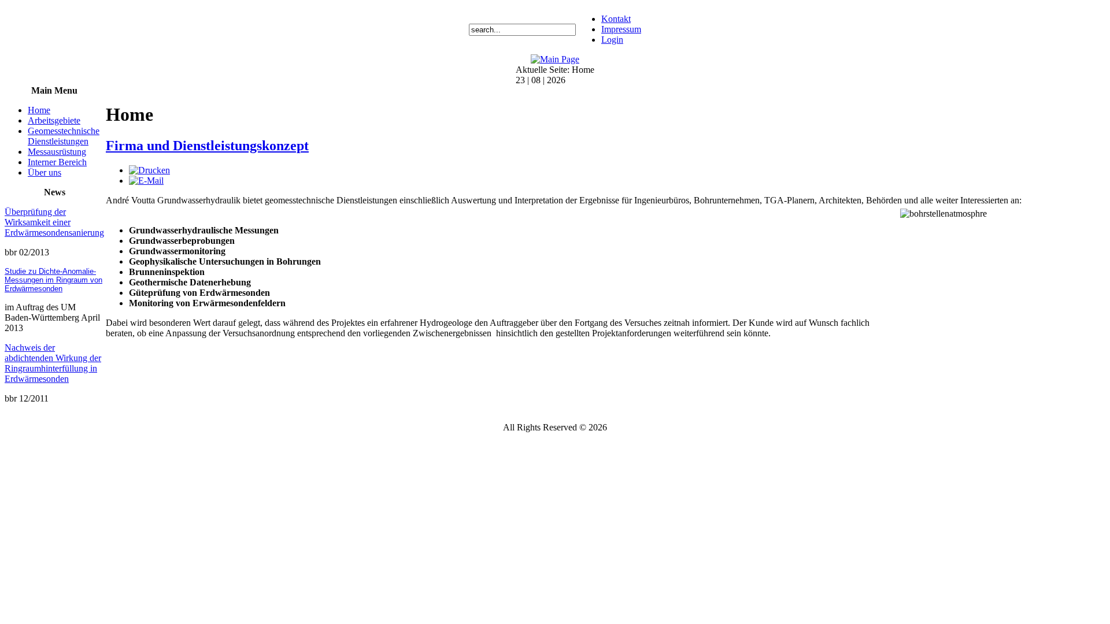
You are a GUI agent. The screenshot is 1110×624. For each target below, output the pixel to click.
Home (39, 110)
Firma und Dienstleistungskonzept (207, 145)
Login (612, 39)
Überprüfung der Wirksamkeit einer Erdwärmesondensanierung (54, 222)
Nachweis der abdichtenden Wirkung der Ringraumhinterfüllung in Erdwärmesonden (53, 363)
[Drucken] (149, 170)
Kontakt (616, 19)
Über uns (44, 172)
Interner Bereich (57, 162)
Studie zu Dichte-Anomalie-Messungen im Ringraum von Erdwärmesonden (53, 280)
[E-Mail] (146, 180)
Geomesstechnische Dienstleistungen (63, 136)
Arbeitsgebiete (54, 120)
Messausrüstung (57, 152)
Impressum (621, 29)
